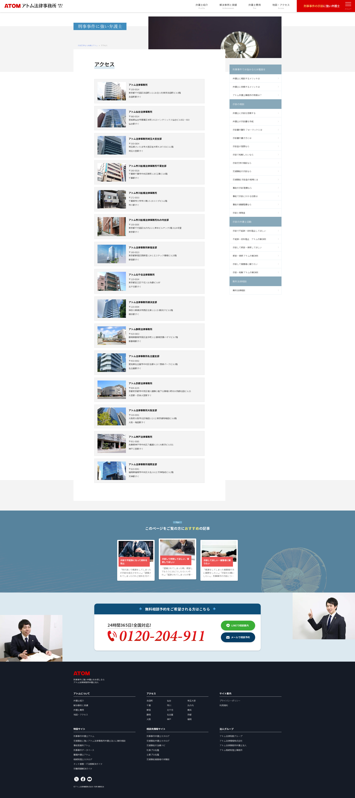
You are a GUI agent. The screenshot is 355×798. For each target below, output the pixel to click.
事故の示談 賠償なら (242, 187)
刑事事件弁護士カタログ (158, 735)
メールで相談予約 (240, 637)
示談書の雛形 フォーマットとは (247, 129)
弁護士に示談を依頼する (244, 113)
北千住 (170, 709)
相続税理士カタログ (82, 759)
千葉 (149, 705)
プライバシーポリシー (230, 700)
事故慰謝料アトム (81, 745)
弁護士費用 (254, 6)
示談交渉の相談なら (242, 162)
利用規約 (224, 705)
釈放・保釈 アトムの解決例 (245, 255)
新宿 (149, 709)
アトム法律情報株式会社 (231, 740)
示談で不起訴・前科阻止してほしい (249, 230)
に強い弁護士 (322, 6)
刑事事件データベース (83, 749)
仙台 (169, 700)
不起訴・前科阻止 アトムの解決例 (249, 239)
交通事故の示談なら (242, 171)
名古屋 (170, 714)
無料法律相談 (239, 290)
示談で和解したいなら (243, 154)
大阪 (149, 719)
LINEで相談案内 (240, 625)
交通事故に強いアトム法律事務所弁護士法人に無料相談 (99, 740)
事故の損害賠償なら (242, 204)
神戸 (169, 719)
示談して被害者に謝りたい (245, 263)
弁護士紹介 (202, 6)
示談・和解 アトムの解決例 (245, 272)
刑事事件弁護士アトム (83, 735)
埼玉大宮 (191, 700)
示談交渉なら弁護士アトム (88, 45)
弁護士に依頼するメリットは (246, 86)
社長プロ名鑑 (153, 749)
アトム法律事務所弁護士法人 (233, 745)
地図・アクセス (281, 6)
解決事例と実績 (228, 6)
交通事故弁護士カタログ (158, 740)
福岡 (189, 719)
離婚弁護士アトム (81, 754)
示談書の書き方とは (242, 137)
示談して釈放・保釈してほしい (247, 247)
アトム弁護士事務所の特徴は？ (247, 95)
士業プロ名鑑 (153, 754)
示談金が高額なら (241, 146)
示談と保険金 (239, 212)
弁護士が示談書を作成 (243, 121)
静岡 (149, 714)
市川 (169, 705)
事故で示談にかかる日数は (245, 196)
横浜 (189, 709)
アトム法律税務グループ (231, 735)
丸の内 (190, 705)
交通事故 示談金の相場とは (245, 179)
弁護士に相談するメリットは (246, 78)
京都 (189, 714)
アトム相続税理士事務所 (231, 749)
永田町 (150, 700)
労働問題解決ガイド (82, 768)
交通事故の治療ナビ (156, 745)
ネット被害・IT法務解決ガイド (87, 763)
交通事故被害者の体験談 (158, 759)
